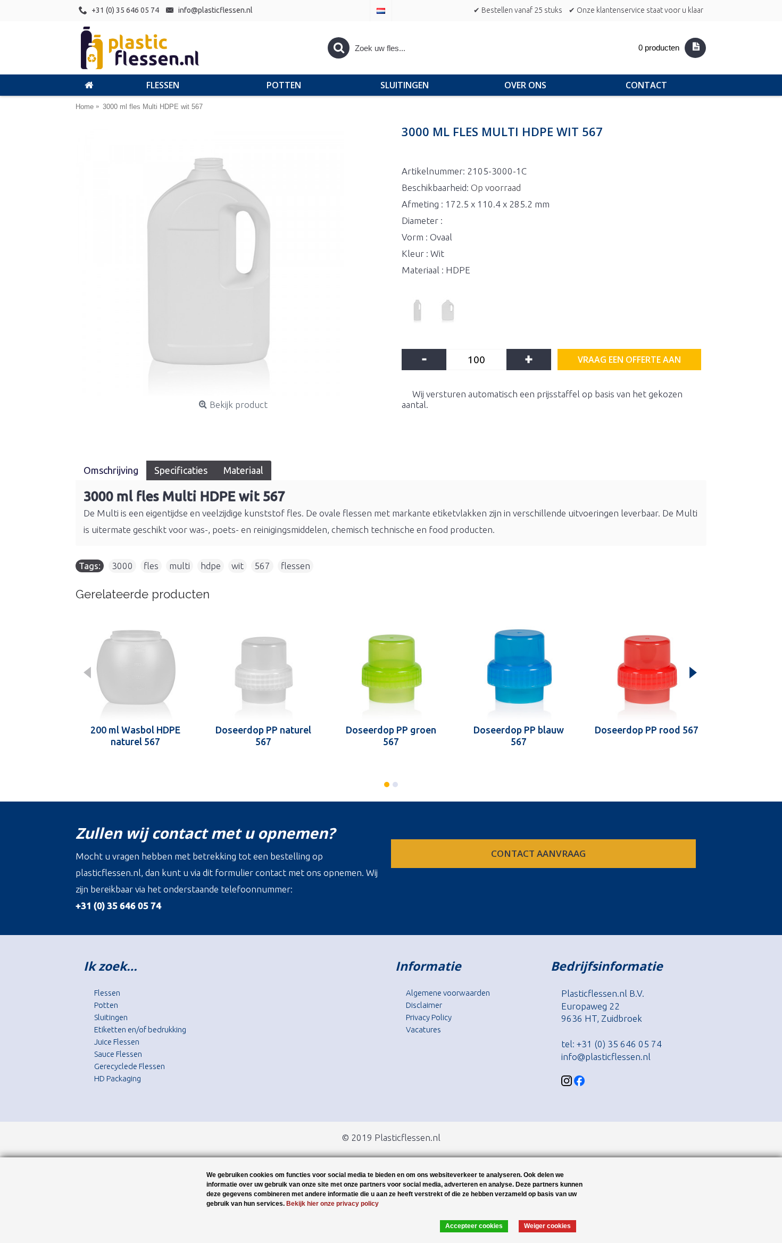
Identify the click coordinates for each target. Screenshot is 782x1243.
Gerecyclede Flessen (129, 1066)
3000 (122, 566)
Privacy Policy (429, 1017)
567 (262, 566)
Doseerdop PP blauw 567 (518, 735)
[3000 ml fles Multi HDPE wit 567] (233, 262)
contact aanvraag (539, 853)
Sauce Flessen (118, 1053)
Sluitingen (111, 1017)
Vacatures (423, 1029)
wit (237, 566)
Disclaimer (424, 1005)
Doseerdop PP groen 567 (391, 735)
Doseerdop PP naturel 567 (263, 735)
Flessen (107, 992)
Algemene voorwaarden (448, 992)
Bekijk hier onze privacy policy (332, 1203)
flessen (295, 566)
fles (151, 566)
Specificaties (180, 470)
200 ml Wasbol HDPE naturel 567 (135, 735)
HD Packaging (117, 1078)
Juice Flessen (116, 1041)
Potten (106, 1005)
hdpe (211, 566)
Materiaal (243, 470)
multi (179, 566)
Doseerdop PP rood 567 (646, 729)
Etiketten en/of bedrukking (140, 1029)
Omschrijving (111, 470)
